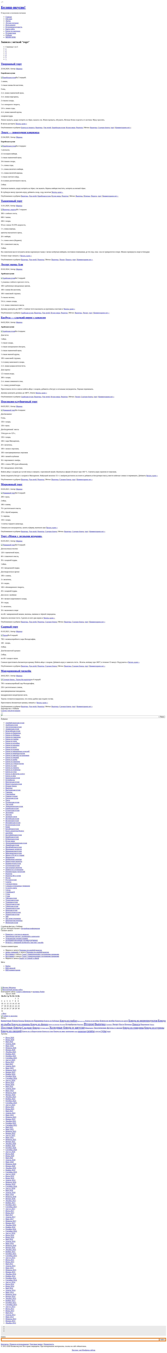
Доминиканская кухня (14, 806)
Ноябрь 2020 (10, 1146)
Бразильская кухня (12, 778)
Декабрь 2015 (10, 1250)
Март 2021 (9, 1137)
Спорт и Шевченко (23, 992)
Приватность (49, 1344)
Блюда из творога (28, 128)
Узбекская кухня (11, 906)
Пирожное (145, 1024)
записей (10, 968)
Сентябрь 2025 (11, 1058)
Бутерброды (10, 780)
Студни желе (44, 1028)
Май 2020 (9, 1158)
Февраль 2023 (10, 1117)
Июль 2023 (9, 1107)
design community (12, 952)
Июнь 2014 (9, 1286)
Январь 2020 (10, 1166)
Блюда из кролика (12, 745)
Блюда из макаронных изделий (17, 751)
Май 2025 (9, 1064)
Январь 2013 (10, 1321)
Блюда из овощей (12, 757)
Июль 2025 (9, 1062)
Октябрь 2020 (10, 1148)
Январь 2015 (10, 1272)
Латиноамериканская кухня (16, 843)
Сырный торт (9, 626)
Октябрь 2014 (10, 1278)
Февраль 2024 (10, 1093)
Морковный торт (11, 484)
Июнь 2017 (9, 1213)
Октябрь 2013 (10, 1303)
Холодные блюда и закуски (67, 1027)
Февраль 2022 (10, 1131)
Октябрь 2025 (10, 1056)
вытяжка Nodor (39, 992)
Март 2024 (9, 1091)
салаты (90, 1031)
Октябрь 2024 (10, 1076)
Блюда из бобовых (12, 735)
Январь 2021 (10, 1142)
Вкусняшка (9, 954)
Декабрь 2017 (10, 1201)
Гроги (7, 800)
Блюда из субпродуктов (14, 764)
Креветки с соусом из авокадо (17, 934)
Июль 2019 (9, 1176)
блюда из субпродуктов (32, 1031)
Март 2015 (9, 1268)
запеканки (70, 1031)
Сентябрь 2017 (11, 1207)
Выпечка (38, 128)
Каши (7, 827)
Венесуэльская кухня (13, 784)
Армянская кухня (12, 729)
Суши (7, 896)
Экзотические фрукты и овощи (108, 1028)
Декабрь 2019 (10, 1168)
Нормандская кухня (13, 863)
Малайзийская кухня (13, 847)
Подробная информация (30, 928)
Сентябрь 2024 (11, 1078)
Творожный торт (11, 63)
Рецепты (79, 128)
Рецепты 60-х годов (13, 876)
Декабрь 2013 (10, 1298)
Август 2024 (10, 1080)
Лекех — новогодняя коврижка (20, 132)
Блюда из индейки (12, 743)
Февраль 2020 (10, 1164)
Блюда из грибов (11, 739)
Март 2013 (9, 1317)
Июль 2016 (9, 1235)
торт (112, 128)
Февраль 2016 (10, 1245)
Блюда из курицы (12, 749)
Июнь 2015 (9, 1262)
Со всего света (11, 888)
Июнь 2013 (9, 1311)
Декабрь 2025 (10, 1052)
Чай (6, 916)
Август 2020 (10, 1152)
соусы (97, 1031)
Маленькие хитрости (13, 849)
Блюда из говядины (13, 737)
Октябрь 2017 (10, 1205)
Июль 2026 (9, 1038)
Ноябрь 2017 (10, 1203)
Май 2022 (9, 1127)
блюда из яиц (59, 1031)
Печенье (87, 196)
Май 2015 (9, 1264)
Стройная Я (10, 892)
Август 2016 (10, 1233)
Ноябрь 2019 (10, 1170)
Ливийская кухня (12, 845)
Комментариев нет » (123, 128)
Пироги (94, 196)
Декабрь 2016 (10, 1225)
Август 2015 (10, 1258)
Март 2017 (9, 1219)
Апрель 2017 (10, 1217)
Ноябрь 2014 (10, 1276)
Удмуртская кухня (12, 904)
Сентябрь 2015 (11, 1256)
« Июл (3, 1013)
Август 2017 (10, 1209)
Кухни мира (70, 128)
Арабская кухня (27, 313)
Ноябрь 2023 (10, 1099)
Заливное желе (11, 817)
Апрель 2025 (10, 1066)
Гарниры (8, 792)
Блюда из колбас (107, 1021)
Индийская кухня (12, 819)
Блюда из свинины (12, 761)
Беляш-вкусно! (13, 7)
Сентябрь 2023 (11, 1103)
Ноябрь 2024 (10, 1074)
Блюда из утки (11, 772)
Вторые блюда (11, 786)
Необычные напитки (13, 859)
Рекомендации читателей (15, 872)
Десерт (62, 260)
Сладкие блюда (104, 128)
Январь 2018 (10, 1199)
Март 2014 (9, 1292)
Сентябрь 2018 (11, 1186)
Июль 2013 (9, 1309)
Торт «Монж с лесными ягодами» (21, 536)
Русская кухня (10, 880)
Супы (7, 894)
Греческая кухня (11, 798)
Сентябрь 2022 (11, 1125)
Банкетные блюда (9, 1021)
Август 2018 (10, 1188)
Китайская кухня (12, 829)
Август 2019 (10, 1174)
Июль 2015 (9, 1260)
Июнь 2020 (9, 1156)
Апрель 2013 (10, 1315)
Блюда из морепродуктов (15, 753)
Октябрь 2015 (10, 1254)
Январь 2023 (10, 1119)
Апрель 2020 (10, 1160)
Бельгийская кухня (12, 731)
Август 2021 (10, 1135)
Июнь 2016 (9, 1237)
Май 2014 (9, 1288)
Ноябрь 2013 (10, 1300)
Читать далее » (21, 124)
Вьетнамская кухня (12, 790)
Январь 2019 (10, 1184)
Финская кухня (11, 910)
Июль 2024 (9, 1082)
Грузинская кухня (12, 802)
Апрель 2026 (10, 1044)
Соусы (7, 890)
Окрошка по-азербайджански (30, 950)
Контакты (5, 1344)
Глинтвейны (10, 794)
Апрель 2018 (10, 1192)
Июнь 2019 (9, 1178)
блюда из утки (47, 1031)
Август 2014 (10, 1282)
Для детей (47, 128)
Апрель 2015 (10, 1266)
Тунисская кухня (12, 900)
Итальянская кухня (12, 823)
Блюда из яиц (10, 776)
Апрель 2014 (10, 1290)
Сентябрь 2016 (11, 1231)
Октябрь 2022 (10, 1123)
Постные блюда (11, 1027)
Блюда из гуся (81, 1021)
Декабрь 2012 (10, 1323)
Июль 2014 (9, 1284)
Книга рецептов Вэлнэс (14, 831)
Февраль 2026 (10, 1048)
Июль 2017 (9, 1211)
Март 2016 (9, 1243)
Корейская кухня (12, 837)
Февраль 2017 (10, 1221)
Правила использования (19, 1344)
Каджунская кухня (12, 825)
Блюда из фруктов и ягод (15, 774)
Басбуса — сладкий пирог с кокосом (23, 317)
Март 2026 (9, 1046)
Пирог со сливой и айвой (29, 958)
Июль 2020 (9, 1154)
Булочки (62, 1024)
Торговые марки (36, 1344)
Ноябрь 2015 (10, 1252)
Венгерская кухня (12, 782)
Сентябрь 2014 (11, 1280)
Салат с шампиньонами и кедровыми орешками (40, 954)
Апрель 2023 (10, 1113)
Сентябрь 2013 (11, 1305)
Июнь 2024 (9, 1084)
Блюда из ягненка (54, 1024)
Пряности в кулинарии (14, 870)
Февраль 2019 (10, 1182)
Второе (89, 1024)
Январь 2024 (10, 1095)
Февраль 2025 (10, 1070)
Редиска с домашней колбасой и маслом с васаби (24, 942)
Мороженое (10, 857)
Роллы (7, 878)
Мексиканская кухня (13, 853)
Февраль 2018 (10, 1197)
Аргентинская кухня (13, 727)
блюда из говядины (133, 1027)
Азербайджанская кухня (14, 723)
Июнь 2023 (9, 1109)
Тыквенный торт (11, 200)
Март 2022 (9, 1129)
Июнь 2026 (9, 1040)
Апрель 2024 (10, 1089)
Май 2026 (9, 1042)
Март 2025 (9, 1068)
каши (75, 1031)
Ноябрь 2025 (10, 1054)
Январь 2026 (10, 1050)
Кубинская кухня (12, 839)
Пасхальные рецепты (13, 867)
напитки (82, 1031)
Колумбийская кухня (13, 835)
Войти (7, 966)
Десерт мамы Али (12, 264)
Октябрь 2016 (10, 1229)
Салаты (8, 882)
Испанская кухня (12, 821)
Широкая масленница (13, 920)
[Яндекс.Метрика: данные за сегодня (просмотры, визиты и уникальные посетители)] (8, 988)
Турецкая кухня (11, 902)
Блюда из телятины (12, 770)
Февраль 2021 (10, 1139)
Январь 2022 (10, 1133)
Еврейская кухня (58, 128)
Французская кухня (13, 912)
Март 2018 (9, 1194)
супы (103, 1031)
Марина (19, 69)
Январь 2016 (10, 1247)
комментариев (12, 970)
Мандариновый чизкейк (16, 670)
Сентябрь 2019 (11, 1172)
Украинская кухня (12, 908)
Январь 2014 (10, 1296)
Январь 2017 (10, 1223)
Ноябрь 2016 (10, 1227)
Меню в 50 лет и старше (14, 855)
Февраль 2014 (10, 1294)
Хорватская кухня (12, 914)
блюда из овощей (11, 1031)
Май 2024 (9, 1086)
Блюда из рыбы (11, 759)
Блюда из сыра (11, 766)
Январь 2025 (10, 1072)
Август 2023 (10, 1105)
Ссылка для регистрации (10, 711)
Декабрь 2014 (10, 1274)
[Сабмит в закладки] (9, 1016)
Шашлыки (89, 1028)
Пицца (152, 1024)
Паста (121, 1024)
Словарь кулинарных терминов (17, 886)
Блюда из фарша (39, 1024)
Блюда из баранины (13, 733)
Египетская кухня (12, 810)
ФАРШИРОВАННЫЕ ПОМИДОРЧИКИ (21, 940)
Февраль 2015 (10, 1270)
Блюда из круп (11, 747)
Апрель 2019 (10, 1180)
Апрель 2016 (10, 1241)
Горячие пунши (11, 796)
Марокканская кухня (13, 851)
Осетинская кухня (12, 865)
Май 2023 (9, 1111)
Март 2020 (9, 1162)
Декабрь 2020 (10, 1144)
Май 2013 (9, 1313)
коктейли (9, 833)
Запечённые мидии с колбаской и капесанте (22, 936)
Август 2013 (10, 1307)
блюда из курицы (154, 1027)
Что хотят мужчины (13, 918)
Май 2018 (9, 1190)
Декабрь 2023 (10, 1097)
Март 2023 (9, 1115)
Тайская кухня (11, 898)
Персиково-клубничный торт (19, 401)
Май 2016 (9, 1239)
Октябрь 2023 (10, 1101)
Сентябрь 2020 (11, 1150)
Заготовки (9, 812)
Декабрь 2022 (10, 1121)
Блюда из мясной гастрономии (17, 755)
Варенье (80, 1024)
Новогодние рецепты (13, 861)
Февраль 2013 (10, 1319)
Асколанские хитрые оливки (16, 938)
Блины (21, 1021)
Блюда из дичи (11, 741)
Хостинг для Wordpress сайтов (83, 1350)
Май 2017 (9, 1215)
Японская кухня (11, 923)
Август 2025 (10, 1060)
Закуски (8, 814)
